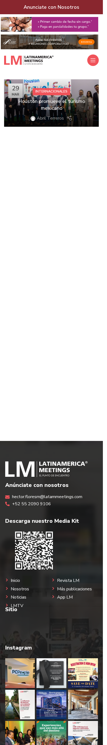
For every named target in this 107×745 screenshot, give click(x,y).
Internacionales (51, 91)
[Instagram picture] (20, 673)
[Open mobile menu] (93, 60)
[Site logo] (29, 60)
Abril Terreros (50, 118)
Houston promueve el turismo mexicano (51, 104)
